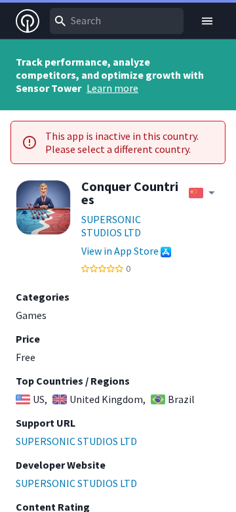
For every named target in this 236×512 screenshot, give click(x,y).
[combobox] (117, 21)
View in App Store (120, 250)
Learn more (112, 88)
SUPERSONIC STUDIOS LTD (111, 226)
